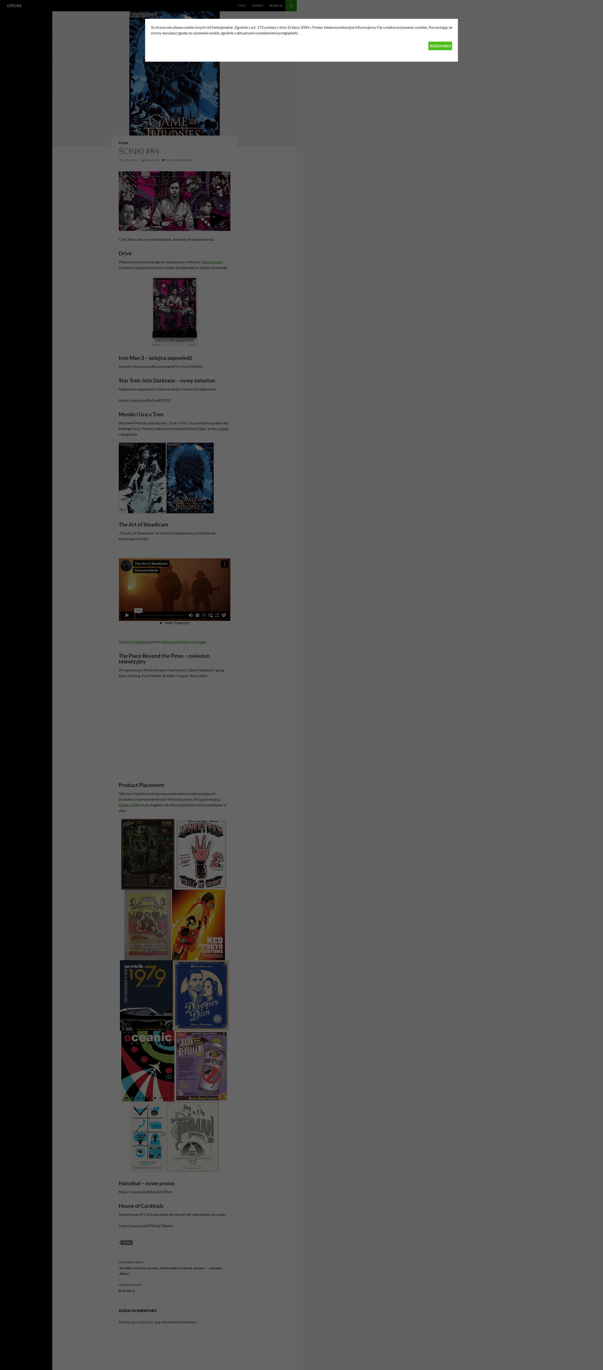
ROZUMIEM (440, 46)
